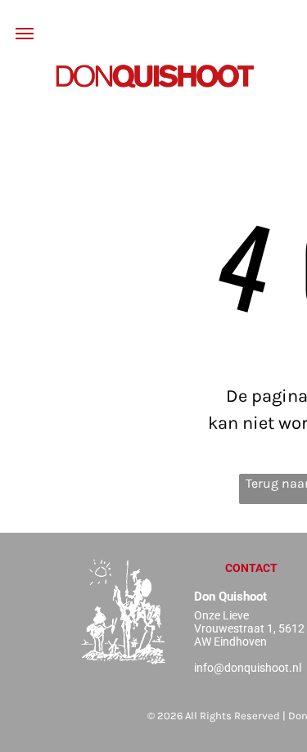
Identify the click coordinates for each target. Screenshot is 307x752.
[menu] (24, 33)
